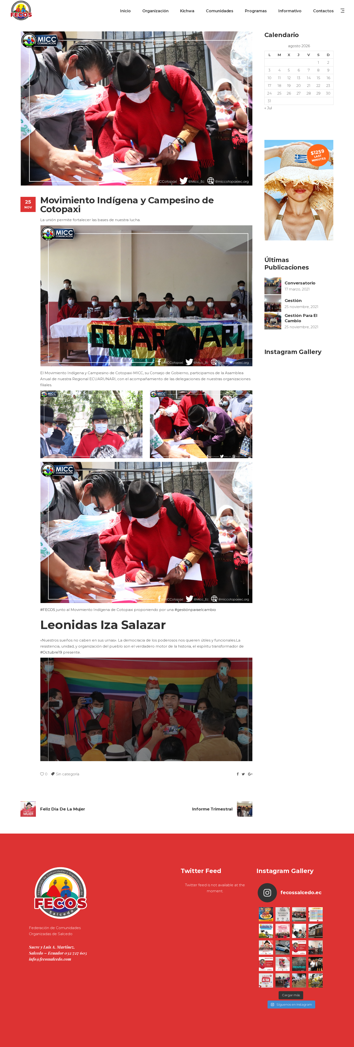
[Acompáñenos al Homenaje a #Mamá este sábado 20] (282, 931)
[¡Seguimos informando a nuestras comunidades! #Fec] (266, 980)
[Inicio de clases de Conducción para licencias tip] (282, 947)
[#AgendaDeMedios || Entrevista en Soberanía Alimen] (299, 947)
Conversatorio (300, 283)
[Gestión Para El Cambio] (272, 321)
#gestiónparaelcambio (195, 609)
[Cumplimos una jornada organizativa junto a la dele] (315, 964)
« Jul (268, 108)
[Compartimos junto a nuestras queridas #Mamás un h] (299, 914)
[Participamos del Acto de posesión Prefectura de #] (315, 931)
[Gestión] (272, 303)
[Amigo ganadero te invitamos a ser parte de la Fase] (266, 931)
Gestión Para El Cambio (301, 318)
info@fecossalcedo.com (50, 959)
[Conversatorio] (272, 285)
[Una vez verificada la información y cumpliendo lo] (315, 947)
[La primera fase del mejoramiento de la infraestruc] (299, 980)
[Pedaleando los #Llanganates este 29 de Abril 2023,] (315, 980)
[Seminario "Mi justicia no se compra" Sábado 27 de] (282, 914)
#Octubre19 (51, 652)
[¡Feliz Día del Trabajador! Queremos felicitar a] (282, 964)
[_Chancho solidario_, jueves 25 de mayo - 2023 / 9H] (266, 914)
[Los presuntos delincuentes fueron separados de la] (299, 964)
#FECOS (47, 609)
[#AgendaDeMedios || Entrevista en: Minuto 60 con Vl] (266, 964)
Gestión (293, 300)
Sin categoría (67, 774)
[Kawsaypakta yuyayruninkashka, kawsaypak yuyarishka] (266, 947)
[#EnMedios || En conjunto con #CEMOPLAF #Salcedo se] (299, 931)
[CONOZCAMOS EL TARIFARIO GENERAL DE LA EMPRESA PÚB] (315, 914)
